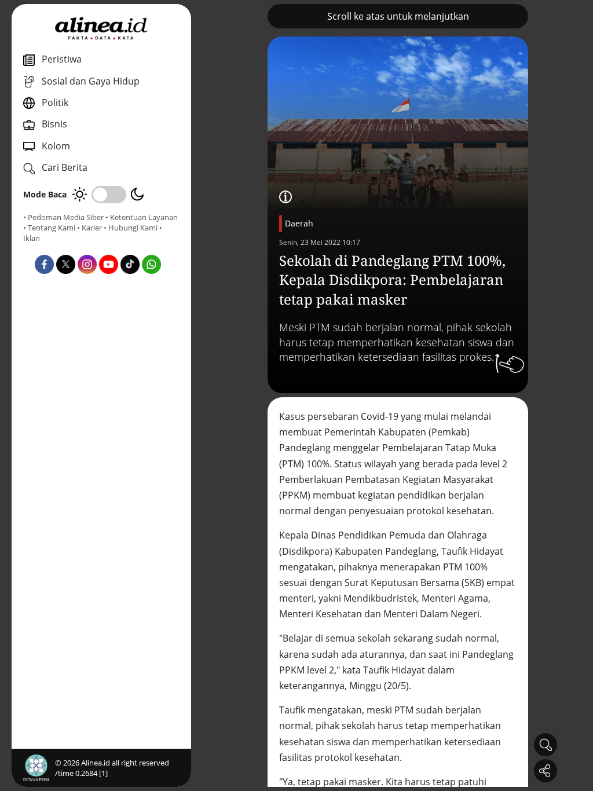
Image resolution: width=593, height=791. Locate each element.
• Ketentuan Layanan (141, 217)
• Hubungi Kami (131, 227)
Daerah (299, 223)
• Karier (89, 227)
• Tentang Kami (49, 227)
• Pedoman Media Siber (63, 217)
